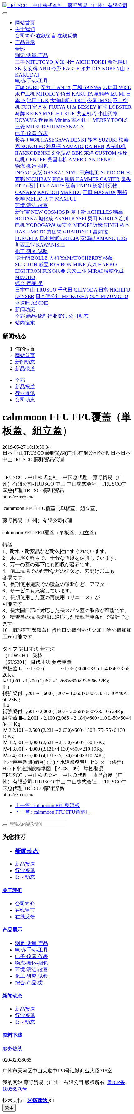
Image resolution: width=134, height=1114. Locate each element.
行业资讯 (57, 316)
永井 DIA (91, 68)
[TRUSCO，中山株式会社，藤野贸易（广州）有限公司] (67, 5)
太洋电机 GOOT (68, 100)
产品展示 (25, 42)
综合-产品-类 (29, 283)
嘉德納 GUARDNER (69, 231)
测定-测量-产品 (31, 55)
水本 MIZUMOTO (108, 296)
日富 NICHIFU (114, 289)
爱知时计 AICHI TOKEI (80, 62)
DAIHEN (94, 146)
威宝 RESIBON (55, 264)
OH (120, 172)
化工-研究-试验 (31, 251)
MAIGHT (53, 113)
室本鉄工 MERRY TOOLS (99, 120)
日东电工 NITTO (97, 172)
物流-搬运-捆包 (31, 166)
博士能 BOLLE (31, 258)
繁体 (9, 1107)
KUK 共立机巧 (80, 113)
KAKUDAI (27, 74)
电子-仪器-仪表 (31, 133)
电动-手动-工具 (31, 80)
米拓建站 (38, 1100)
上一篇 (47, 805)
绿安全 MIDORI (74, 225)
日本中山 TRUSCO (35, 289)
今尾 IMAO (99, 100)
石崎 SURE (27, 87)
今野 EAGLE (65, 68)
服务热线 (12, 1048)
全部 (20, 49)
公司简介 (25, 35)
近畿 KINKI (105, 225)
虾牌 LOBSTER (115, 107)
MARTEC (70, 192)
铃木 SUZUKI (102, 139)
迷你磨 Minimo (54, 120)
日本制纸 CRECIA (59, 238)
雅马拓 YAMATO (65, 146)
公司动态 (79, 316)
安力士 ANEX (56, 87)
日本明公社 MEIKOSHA (62, 296)
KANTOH (48, 192)
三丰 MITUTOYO (34, 62)
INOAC (23, 172)
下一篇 (52, 812)
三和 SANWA (86, 87)
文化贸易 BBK (67, 153)
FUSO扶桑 (53, 271)
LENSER (24, 296)
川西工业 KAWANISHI (40, 244)
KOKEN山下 (116, 68)
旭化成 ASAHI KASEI (62, 218)
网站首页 (25, 22)
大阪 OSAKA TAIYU (55, 172)
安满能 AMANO (98, 238)
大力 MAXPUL (60, 199)
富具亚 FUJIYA (48, 107)
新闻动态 (25, 309)
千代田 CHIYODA (77, 289)
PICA (58, 179)
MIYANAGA (70, 126)
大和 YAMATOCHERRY (75, 258)
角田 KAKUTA (76, 94)
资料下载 (12, 1035)
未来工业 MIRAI (85, 271)
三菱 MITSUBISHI (35, 126)
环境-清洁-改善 (31, 205)
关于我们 (25, 29)
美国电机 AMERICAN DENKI (80, 159)
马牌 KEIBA (28, 113)
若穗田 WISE (117, 87)
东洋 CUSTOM (100, 153)
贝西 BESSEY (81, 107)
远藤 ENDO (78, 185)
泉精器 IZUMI (109, 94)
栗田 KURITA (102, 218)
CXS (122, 238)
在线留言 (46, 35)
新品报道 (36, 316)
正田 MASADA (99, 192)
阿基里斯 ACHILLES (89, 212)
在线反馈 (67, 35)
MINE (79, 264)
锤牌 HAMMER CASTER (92, 179)
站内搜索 (25, 322)
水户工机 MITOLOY (37, 94)
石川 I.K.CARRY (46, 185)
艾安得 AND (36, 68)
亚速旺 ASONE (31, 303)
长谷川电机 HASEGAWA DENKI (50, 139)
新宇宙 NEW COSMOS (40, 212)
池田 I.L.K (38, 100)
